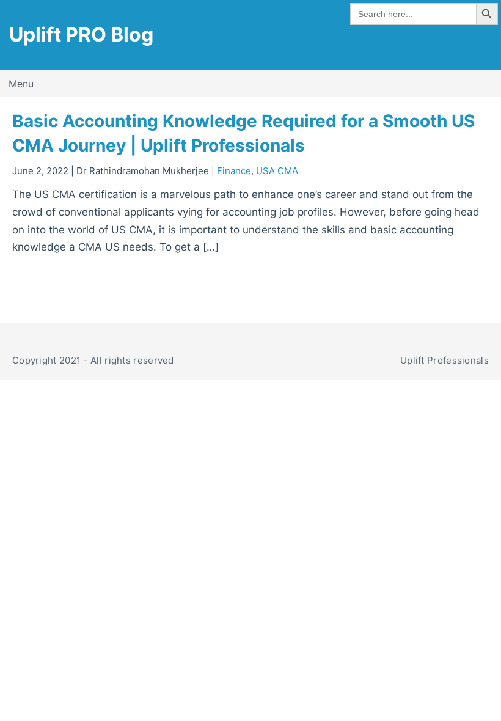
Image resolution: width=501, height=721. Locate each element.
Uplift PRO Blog (81, 34)
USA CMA (277, 171)
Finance (234, 171)
